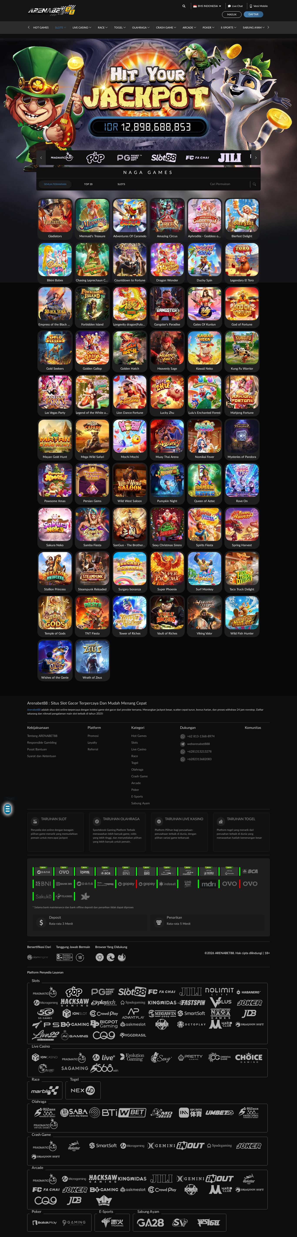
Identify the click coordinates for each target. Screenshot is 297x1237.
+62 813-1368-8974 (201, 736)
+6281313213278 (199, 751)
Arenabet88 (34, 709)
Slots (59, 27)
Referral (93, 749)
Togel (118, 27)
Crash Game (165, 27)
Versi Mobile (261, 6)
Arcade (188, 27)
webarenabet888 (198, 744)
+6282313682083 (199, 759)
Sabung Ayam (252, 27)
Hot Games (41, 27)
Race (101, 27)
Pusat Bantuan (37, 749)
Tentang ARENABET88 (42, 736)
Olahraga (139, 27)
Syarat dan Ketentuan (41, 756)
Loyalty (92, 742)
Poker (207, 27)
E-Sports (227, 27)
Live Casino (81, 27)
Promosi (93, 736)
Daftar (254, 14)
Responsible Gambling (42, 742)
